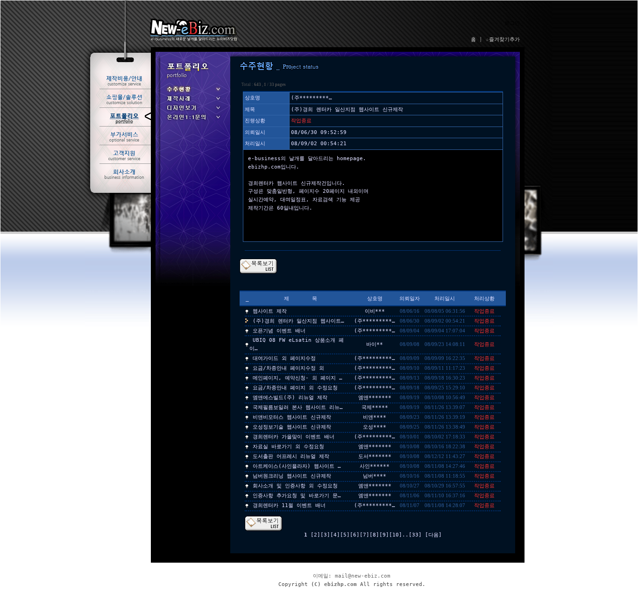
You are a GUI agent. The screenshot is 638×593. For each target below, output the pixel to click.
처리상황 (484, 299)
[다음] (433, 535)
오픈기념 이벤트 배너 (279, 331)
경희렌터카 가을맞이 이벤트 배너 (293, 437)
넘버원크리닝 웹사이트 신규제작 (292, 476)
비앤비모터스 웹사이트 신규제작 (292, 417)
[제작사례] (193, 102)
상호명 (375, 299)
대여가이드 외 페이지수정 (284, 358)
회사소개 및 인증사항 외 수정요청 (295, 486)
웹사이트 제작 (270, 311)
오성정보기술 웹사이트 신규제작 (292, 427)
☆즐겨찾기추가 (503, 39)
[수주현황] (193, 92)
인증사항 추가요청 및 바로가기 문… (297, 496)
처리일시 (444, 299)
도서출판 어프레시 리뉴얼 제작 (291, 456)
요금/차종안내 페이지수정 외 (288, 368)
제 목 (300, 299)
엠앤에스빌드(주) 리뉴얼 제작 (290, 398)
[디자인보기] (193, 111)
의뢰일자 (409, 299)
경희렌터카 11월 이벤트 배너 (289, 505)
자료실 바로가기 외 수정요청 (288, 447)
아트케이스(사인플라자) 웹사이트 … (297, 466)
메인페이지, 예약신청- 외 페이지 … (297, 378)
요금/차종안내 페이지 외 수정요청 (295, 388)
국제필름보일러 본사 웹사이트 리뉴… (298, 407)
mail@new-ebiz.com (362, 576)
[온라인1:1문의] (193, 120)
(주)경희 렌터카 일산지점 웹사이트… (298, 321)
